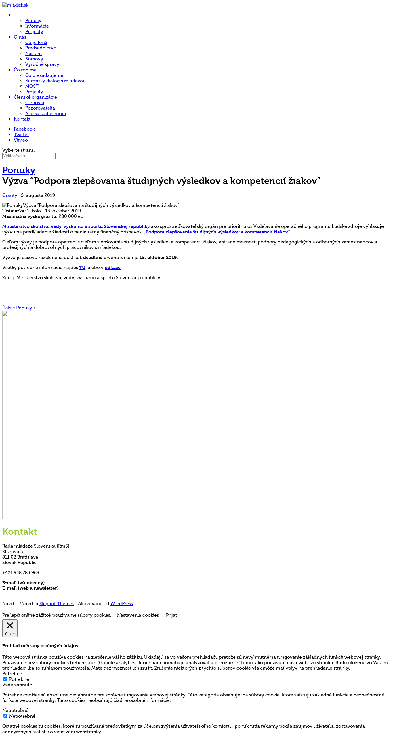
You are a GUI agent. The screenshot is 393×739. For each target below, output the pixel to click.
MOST (32, 86)
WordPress (121, 603)
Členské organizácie (35, 97)
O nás (20, 37)
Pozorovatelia (40, 108)
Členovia (34, 102)
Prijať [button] (171, 615)
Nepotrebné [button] (15, 710)
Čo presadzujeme (44, 75)
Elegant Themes (56, 603)
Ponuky (33, 20)
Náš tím (33, 53)
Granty (9, 195)
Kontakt (22, 119)
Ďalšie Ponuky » (19, 308)
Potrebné (19, 679)
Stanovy (34, 59)
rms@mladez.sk (62, 582)
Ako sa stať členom (45, 113)
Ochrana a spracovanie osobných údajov (47, 593)
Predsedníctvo (40, 48)
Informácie (37, 26)
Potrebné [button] (12, 673)
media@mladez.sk (79, 588)
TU (82, 267)
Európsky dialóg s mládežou (55, 80)
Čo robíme (25, 70)
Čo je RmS (36, 42)
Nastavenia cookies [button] (138, 615)
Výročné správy (42, 64)
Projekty (34, 31)
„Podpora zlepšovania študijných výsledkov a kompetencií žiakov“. (217, 232)
